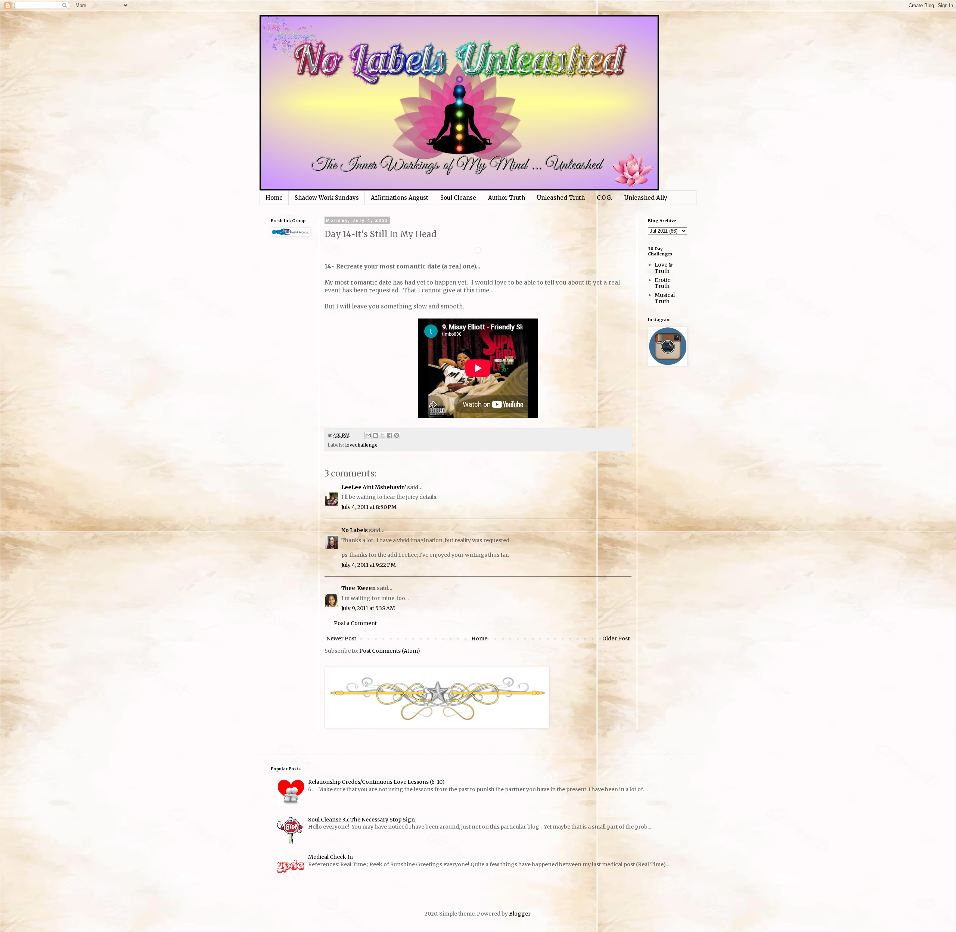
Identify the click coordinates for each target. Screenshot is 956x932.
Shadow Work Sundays (327, 197)
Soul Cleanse (458, 197)
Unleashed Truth (561, 197)
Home (274, 197)
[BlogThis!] (375, 435)
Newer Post (341, 638)
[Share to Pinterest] (396, 435)
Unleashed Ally (645, 197)
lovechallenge (361, 445)
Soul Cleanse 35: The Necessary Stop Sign (361, 819)
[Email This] (368, 435)
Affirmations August (399, 197)
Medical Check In (330, 857)
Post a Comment (355, 623)
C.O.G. (604, 197)
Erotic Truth (662, 283)
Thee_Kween (358, 588)
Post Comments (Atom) (389, 650)
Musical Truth (665, 298)
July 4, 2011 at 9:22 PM (368, 565)
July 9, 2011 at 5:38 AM (368, 608)
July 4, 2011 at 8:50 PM (369, 507)
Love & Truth (664, 267)
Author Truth (506, 197)
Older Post (616, 638)
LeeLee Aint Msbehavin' (373, 487)
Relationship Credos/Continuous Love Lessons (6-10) (376, 782)
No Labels (354, 530)
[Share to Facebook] (389, 435)
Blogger (519, 913)
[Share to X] (382, 435)
